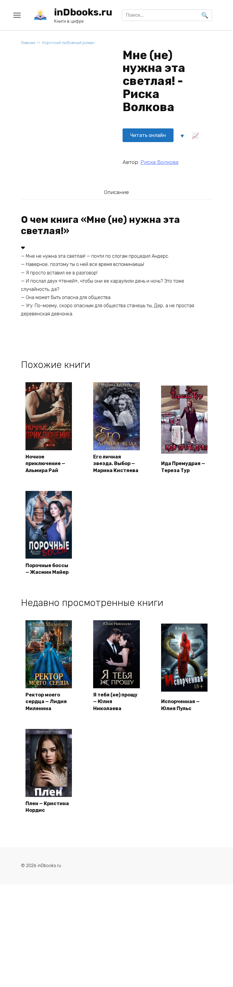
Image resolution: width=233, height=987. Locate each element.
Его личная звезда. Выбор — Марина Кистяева (115, 463)
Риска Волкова (159, 162)
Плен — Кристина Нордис (47, 807)
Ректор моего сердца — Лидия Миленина (46, 701)
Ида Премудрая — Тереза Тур (183, 467)
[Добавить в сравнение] (195, 135)
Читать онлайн (148, 135)
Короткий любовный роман (68, 42)
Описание (116, 192)
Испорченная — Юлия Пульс (180, 705)
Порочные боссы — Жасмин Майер (47, 569)
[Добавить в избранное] (182, 135)
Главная (28, 42)
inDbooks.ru (83, 12)
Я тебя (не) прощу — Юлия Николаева (115, 701)
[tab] (116, 192)
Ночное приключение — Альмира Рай (45, 463)
